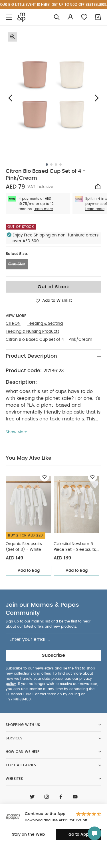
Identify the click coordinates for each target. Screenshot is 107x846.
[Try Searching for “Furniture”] (56, 17)
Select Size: (17, 254)
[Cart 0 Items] (97, 17)
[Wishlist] (44, 476)
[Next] (96, 97)
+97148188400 (18, 699)
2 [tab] (51, 164)
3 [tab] (56, 164)
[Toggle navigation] (9, 17)
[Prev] (10, 97)
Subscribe (53, 655)
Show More (16, 432)
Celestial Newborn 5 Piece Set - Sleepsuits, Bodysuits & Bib (75, 547)
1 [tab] (47, 164)
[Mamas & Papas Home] (21, 17)
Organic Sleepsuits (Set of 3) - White (24, 547)
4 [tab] (60, 164)
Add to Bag (29, 571)
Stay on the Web (28, 835)
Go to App (78, 835)
